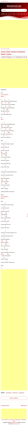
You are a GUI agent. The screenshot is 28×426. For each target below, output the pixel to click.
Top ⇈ (14, 421)
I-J (16, 14)
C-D (9, 14)
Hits (3, 57)
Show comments (14, 398)
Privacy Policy (18, 419)
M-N (22, 14)
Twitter (15, 392)
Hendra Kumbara (7, 48)
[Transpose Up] (15, 57)
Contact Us (11, 419)
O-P (24, 14)
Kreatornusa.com (16, 423)
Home (3, 419)
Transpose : (9, 57)
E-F (11, 14)
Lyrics (18, 57)
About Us (7, 419)
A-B (6, 14)
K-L (19, 14)
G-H (14, 14)
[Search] (25, 10)
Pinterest (22, 392)
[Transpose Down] (13, 57)
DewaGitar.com (13, 422)
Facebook (9, 392)
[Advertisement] (14, 34)
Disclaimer (24, 419)
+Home (2, 14)
